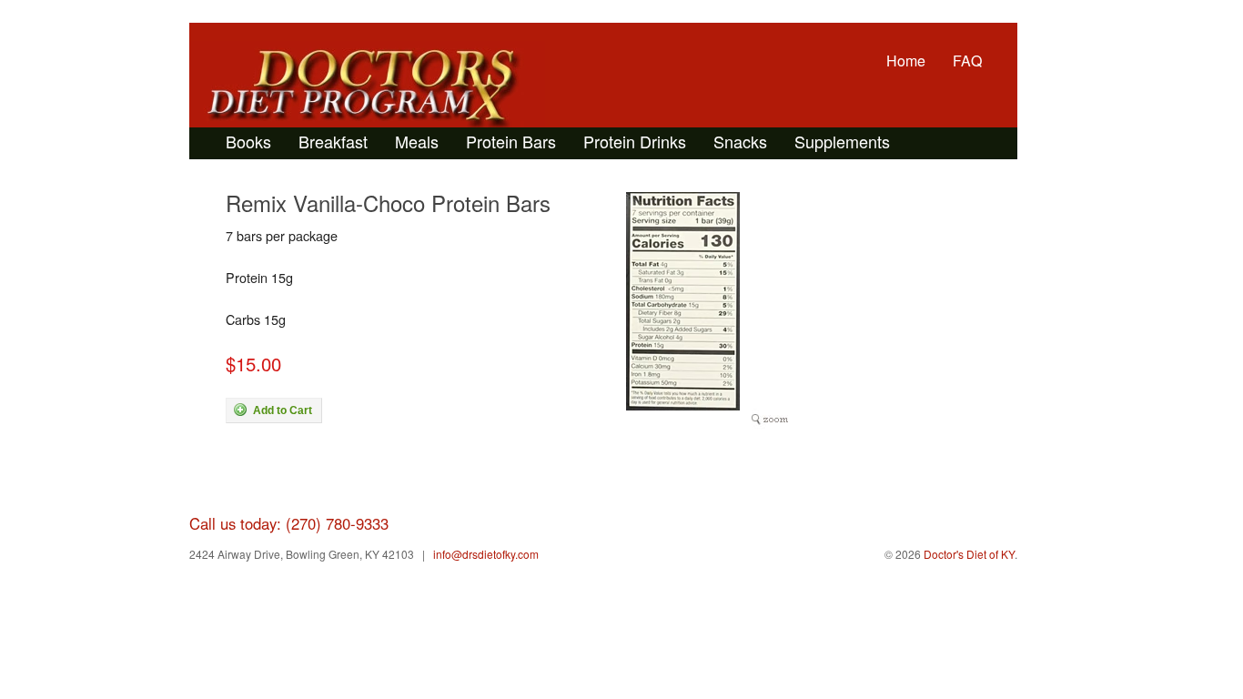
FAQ (967, 60)
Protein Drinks (634, 141)
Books (248, 141)
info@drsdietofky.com (486, 554)
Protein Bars (511, 141)
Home (905, 60)
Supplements (842, 141)
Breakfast (333, 141)
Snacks (740, 141)
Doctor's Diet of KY (367, 87)
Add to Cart (281, 410)
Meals (417, 141)
